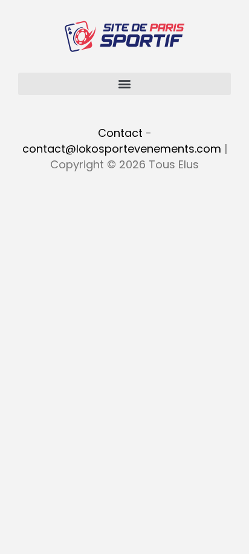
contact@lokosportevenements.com (121, 148)
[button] (124, 84)
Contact (120, 132)
